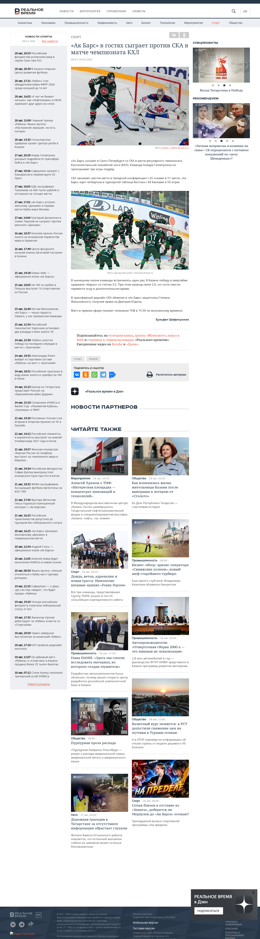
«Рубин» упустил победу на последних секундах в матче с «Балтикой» (36, 343)
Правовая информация (233, 923)
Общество (235, 23)
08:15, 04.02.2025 (82, 59)
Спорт (216, 23)
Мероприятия (193, 23)
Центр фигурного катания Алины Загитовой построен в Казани (38, 252)
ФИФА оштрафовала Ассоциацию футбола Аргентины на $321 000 (38, 487)
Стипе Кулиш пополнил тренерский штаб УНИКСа (39, 674)
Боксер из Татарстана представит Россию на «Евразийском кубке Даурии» (37, 390)
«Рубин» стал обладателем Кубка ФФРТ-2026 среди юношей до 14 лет (35, 84)
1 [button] (213, 85)
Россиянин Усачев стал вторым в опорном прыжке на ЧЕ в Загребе (38, 421)
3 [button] (224, 85)
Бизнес (146, 23)
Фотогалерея (90, 11)
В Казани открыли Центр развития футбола (35, 70)
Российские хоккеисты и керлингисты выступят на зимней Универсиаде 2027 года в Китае (38, 437)
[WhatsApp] (94, 375)
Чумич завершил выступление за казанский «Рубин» (38, 634)
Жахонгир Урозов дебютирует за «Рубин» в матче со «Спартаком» (37, 621)
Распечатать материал (171, 374)
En (245, 11)
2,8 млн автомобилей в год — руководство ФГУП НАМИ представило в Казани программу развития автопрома (160, 654)
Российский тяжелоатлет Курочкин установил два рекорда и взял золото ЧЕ (37, 328)
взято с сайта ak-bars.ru (175, 147)
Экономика (48, 23)
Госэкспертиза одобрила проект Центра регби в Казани (36, 143)
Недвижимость (107, 23)
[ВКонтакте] (174, 35)
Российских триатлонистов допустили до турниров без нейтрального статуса (38, 519)
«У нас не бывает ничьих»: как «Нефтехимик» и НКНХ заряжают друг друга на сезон (38, 100)
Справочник (116, 11)
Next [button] (247, 65)
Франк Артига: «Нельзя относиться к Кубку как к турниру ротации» (38, 574)
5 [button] (233, 141)
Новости (67, 11)
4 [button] (230, 85)
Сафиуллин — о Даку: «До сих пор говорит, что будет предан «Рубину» (37, 589)
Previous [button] (196, 65)
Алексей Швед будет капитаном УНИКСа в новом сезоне (38, 560)
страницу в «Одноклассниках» (110, 340)
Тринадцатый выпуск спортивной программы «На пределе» (160, 815)
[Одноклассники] (184, 35)
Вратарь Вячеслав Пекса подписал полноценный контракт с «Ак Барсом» (35, 503)
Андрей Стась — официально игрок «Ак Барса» (34, 548)
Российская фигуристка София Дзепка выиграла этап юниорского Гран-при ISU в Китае (38, 472)
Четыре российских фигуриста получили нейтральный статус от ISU (38, 605)
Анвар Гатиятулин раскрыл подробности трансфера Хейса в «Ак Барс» (37, 158)
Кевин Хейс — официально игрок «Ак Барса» (34, 274)
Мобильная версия (145, 922)
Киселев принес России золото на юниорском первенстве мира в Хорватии (39, 236)
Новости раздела (39, 684)
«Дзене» (132, 344)
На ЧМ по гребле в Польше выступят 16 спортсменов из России (37, 288)
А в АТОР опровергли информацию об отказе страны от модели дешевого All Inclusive (159, 735)
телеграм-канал (120, 335)
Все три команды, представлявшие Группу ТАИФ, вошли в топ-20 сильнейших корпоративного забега (98, 588)
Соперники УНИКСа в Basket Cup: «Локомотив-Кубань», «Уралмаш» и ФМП (37, 406)
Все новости (50, 41)
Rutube (117, 344)
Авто (129, 23)
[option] (221, 65)
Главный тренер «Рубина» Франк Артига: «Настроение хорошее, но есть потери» (35, 126)
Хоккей (93, 359)
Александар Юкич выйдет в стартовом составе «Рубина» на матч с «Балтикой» (35, 359)
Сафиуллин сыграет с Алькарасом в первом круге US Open (37, 174)
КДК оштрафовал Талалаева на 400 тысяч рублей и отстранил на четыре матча (37, 190)
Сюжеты (139, 11)
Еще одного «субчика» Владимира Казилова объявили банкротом (160, 574)
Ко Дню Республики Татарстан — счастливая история (155, 495)
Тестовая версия (144, 928)
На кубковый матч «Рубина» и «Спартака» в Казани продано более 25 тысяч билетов (36, 660)
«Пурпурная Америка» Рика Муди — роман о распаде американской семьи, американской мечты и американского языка (98, 752)
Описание (231, 928)
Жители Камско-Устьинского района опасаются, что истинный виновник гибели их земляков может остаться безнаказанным (99, 832)
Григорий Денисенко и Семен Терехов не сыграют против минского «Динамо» (38, 221)
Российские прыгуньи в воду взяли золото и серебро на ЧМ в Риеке (38, 374)
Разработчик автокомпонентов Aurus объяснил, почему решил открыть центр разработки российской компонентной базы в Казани (99, 671)
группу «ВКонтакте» (150, 335)
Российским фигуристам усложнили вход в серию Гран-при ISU (34, 56)
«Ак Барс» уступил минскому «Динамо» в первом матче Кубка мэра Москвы (35, 205)
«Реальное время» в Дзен (104, 391)
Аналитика (25, 23)
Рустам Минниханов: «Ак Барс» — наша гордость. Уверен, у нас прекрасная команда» (38, 312)
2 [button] (218, 85)
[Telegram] (103, 375)
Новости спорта (38, 36)
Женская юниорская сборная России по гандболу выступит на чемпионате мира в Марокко (36, 455)
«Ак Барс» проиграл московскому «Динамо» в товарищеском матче (36, 534)
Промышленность (76, 23)
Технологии (167, 23)
